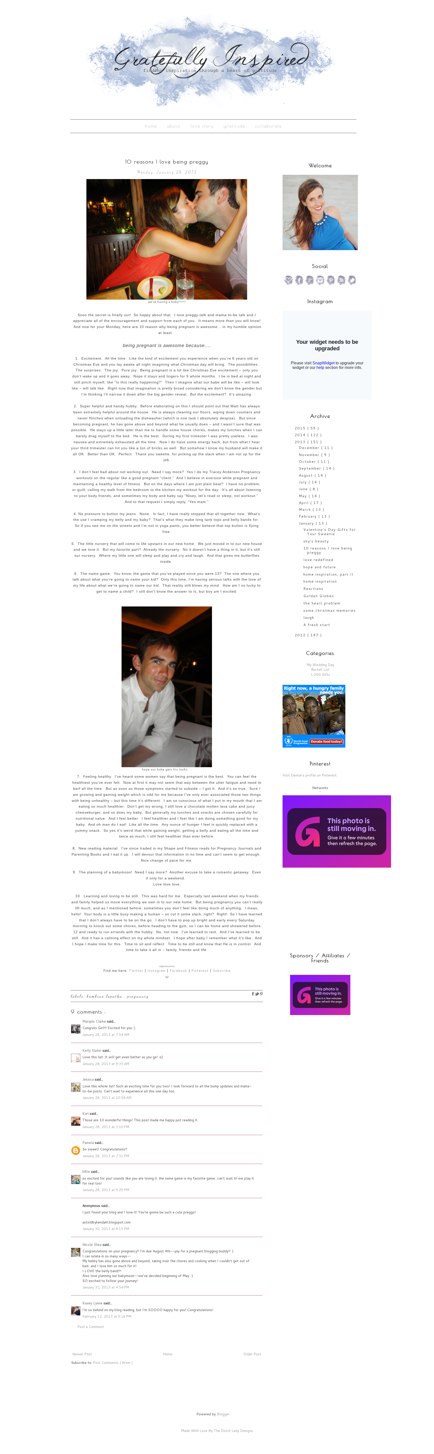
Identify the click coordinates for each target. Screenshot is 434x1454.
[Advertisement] (314, 1055)
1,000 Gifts (320, 674)
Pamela (88, 1142)
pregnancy (138, 996)
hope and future (319, 567)
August (306, 475)
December (310, 447)
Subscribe (222, 970)
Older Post (252, 1354)
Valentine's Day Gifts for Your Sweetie (329, 531)
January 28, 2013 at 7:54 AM (105, 1034)
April (304, 502)
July (303, 482)
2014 (301, 434)
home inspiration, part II (328, 574)
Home (151, 126)
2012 (301, 635)
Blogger (223, 1414)
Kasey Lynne (92, 1303)
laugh (308, 617)
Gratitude (234, 126)
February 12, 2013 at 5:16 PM (106, 1316)
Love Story (202, 126)
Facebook (178, 970)
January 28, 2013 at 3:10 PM (105, 1126)
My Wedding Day (320, 664)
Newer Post (82, 1354)
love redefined (318, 559)
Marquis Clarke (94, 1021)
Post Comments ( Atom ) (113, 1362)
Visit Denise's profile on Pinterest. (310, 775)
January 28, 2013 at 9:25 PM (105, 1189)
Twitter (136, 970)
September (311, 468)
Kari (86, 1113)
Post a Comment (90, 1326)
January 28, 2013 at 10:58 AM (106, 1097)
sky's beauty (316, 541)
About (174, 126)
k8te (86, 1171)
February (308, 516)
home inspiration (320, 581)
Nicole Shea (92, 1244)
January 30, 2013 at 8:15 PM (105, 1228)
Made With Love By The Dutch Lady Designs (217, 1430)
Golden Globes (318, 595)
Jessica (88, 1079)
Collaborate (268, 126)
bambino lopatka (105, 996)
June (304, 488)
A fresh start (316, 624)
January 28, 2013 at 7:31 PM (105, 1155)
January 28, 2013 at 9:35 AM (105, 1063)
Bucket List (320, 669)
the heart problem (322, 603)
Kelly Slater (92, 1050)
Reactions (313, 588)
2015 (301, 428)
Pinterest (199, 970)
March (305, 509)
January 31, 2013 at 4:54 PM (105, 1287)
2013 (301, 441)
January (307, 523)
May (303, 495)
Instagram (156, 970)
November (310, 454)
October (308, 461)
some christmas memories (329, 610)
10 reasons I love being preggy (327, 550)
